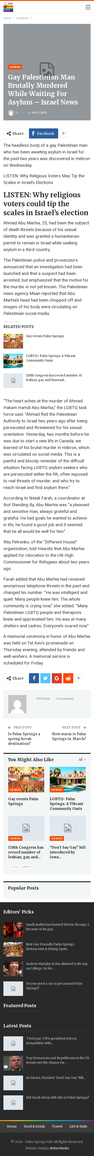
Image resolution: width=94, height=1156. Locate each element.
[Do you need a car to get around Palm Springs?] (13, 988)
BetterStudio (59, 1148)
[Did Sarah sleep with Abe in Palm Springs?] (13, 1102)
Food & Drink (34, 1126)
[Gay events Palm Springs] (13, 341)
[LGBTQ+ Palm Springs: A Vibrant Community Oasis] (13, 361)
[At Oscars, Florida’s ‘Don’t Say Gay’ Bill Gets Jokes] (13, 1083)
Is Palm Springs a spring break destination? (24, 739)
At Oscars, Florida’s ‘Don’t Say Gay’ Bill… (56, 1078)
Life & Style (78, 1126)
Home (12, 1126)
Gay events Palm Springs (45, 336)
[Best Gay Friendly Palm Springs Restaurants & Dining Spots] (13, 949)
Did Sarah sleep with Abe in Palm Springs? (57, 1097)
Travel (57, 1126)
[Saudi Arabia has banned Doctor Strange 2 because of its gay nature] (13, 929)
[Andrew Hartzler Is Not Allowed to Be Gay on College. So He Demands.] (13, 969)
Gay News (15, 67)
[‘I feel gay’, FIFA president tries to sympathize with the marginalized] (13, 1043)
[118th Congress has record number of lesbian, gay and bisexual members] (13, 380)
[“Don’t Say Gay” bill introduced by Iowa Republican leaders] (68, 828)
